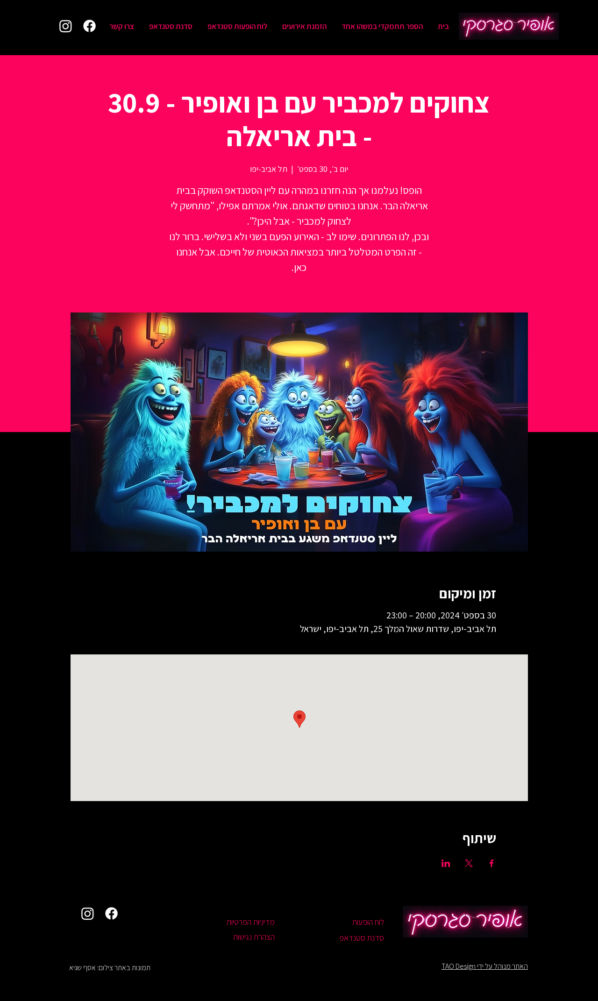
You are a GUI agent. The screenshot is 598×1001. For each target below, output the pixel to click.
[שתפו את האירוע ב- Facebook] (491, 863)
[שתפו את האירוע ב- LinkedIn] (445, 863)
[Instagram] (65, 26)
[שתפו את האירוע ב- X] (468, 863)
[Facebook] (89, 26)
